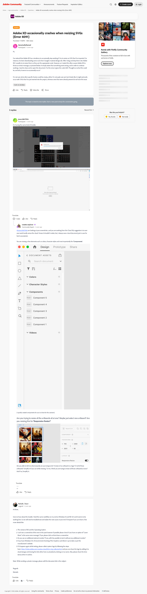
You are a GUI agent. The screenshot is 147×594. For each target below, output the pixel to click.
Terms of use (49, 591)
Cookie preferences (66, 591)
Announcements (49, 4)
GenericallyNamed (24, 45)
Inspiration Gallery (76, 4)
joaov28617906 (23, 119)
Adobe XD (23, 10)
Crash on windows (19, 85)
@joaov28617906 (22, 230)
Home (4, 10)
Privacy (57, 591)
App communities (13, 10)
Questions (31, 10)
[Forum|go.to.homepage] (12, 4)
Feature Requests (62, 4)
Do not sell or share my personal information (86, 591)
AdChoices (106, 591)
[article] (51, 169)
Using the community (37, 591)
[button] (125, 4)
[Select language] (115, 4)
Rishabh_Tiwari (23, 504)
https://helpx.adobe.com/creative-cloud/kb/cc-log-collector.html (41, 549)
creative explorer (27, 225)
